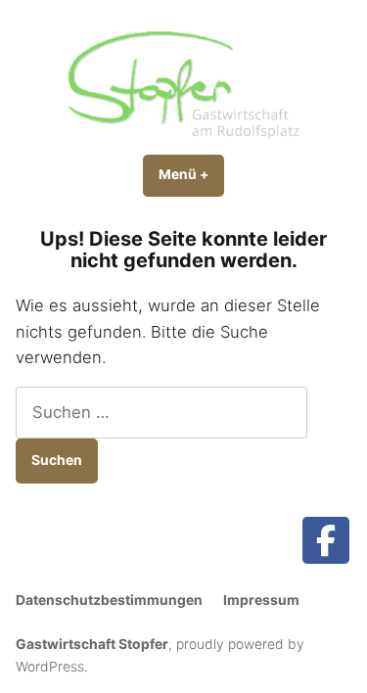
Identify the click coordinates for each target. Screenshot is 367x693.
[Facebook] (325, 540)
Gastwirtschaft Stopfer (92, 644)
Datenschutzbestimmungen (109, 600)
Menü (191, 174)
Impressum (261, 600)
